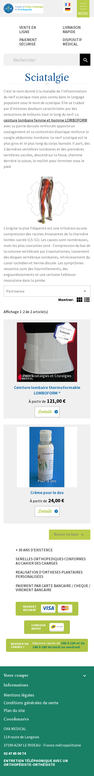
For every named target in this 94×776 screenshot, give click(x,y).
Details (45, 411)
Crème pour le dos (47, 492)
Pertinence (47, 291)
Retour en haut (69, 535)
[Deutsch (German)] (68, 9)
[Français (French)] (68, 4)
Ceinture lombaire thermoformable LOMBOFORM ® (47, 390)
